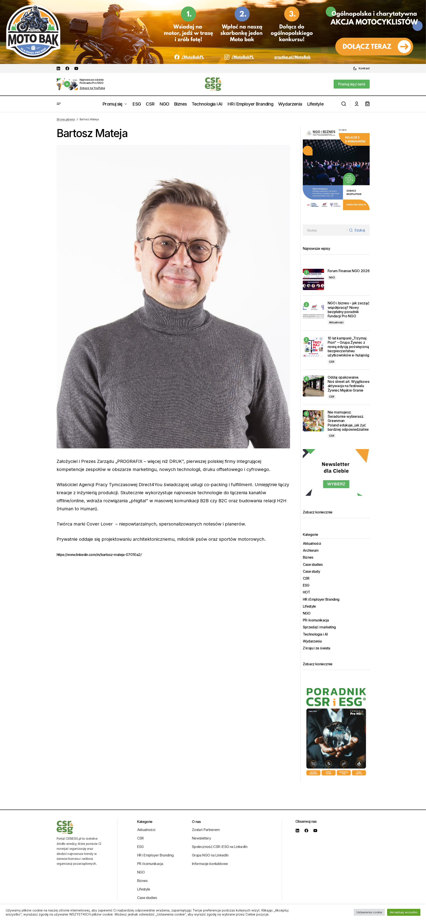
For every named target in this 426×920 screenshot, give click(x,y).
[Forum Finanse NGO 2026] (313, 279)
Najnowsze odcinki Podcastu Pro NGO (92, 81)
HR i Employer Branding (321, 599)
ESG (306, 585)
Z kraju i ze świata (316, 648)
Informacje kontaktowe (210, 863)
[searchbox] (325, 230)
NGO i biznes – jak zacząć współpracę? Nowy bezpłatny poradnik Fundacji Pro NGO (348, 309)
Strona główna (66, 119)
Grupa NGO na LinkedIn (210, 855)
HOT (306, 592)
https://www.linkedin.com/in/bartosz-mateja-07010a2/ (99, 554)
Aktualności (336, 322)
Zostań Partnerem (206, 829)
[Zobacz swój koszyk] (367, 104)
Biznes (308, 557)
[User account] (356, 104)
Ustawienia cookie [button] (369, 912)
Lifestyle (309, 606)
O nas (196, 821)
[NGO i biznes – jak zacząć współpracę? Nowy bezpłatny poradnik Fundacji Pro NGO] (313, 311)
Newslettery (201, 838)
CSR (331, 361)
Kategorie (145, 821)
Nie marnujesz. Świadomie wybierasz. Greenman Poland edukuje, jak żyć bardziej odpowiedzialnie (349, 421)
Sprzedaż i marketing (319, 627)
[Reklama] (213, 32)
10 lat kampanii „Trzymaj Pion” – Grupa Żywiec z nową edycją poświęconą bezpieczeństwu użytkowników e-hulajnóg (348, 347)
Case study (311, 571)
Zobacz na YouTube (92, 88)
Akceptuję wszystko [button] (404, 912)
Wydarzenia (312, 641)
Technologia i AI (315, 634)
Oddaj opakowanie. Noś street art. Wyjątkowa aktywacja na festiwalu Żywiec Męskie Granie (348, 383)
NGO (332, 277)
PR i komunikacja (316, 620)
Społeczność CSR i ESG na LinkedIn (219, 846)
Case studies (313, 564)
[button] (361, 68)
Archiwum (311, 550)
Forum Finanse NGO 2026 (349, 271)
